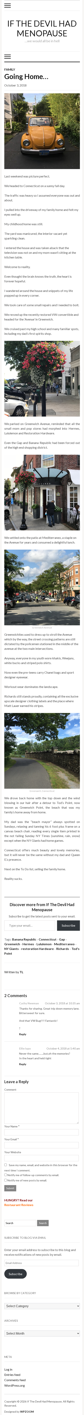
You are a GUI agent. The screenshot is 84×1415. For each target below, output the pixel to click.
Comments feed (15, 1380)
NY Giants (11, 949)
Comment (10, 1089)
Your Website (12, 1152)
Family (9, 69)
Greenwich (12, 944)
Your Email (10, 1139)
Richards (62, 949)
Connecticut (47, 939)
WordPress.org (14, 1385)
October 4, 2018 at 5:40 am (63, 1048)
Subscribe (68, 925)
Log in (8, 1369)
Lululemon (44, 944)
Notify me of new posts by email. (27, 1180)
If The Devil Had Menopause (42, 28)
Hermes (28, 944)
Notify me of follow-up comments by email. (33, 1175)
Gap (62, 939)
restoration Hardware (37, 949)
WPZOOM (27, 1411)
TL (21, 972)
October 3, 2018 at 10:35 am (62, 1003)
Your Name (11, 1126)
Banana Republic (24, 939)
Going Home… (26, 76)
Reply (22, 1034)
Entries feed (12, 1374)
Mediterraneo (64, 944)
